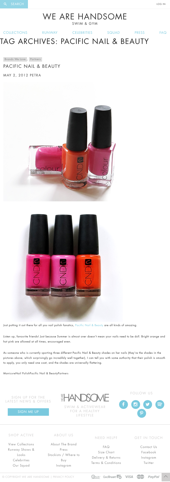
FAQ (163, 32)
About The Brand (64, 444)
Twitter (149, 463)
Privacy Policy (63, 477)
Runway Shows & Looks (21, 452)
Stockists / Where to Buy (64, 458)
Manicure (9, 373)
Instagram (63, 465)
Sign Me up (28, 412)
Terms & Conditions (106, 463)
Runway (50, 32)
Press (140, 32)
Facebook (148, 452)
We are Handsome (36, 4)
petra (35, 75)
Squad (113, 32)
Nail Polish (22, 373)
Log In (161, 4)
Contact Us (148, 447)
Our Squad (21, 465)
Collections (15, 32)
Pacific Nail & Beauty (32, 66)
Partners (35, 59)
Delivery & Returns (106, 457)
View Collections (21, 444)
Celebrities (82, 32)
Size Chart (106, 452)
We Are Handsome (85, 19)
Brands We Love (15, 59)
